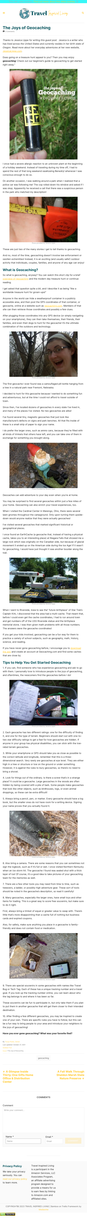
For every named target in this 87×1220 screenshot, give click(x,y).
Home (4, 1051)
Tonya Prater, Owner (12, 1042)
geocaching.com (53, 305)
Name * (10, 1136)
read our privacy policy (15, 1179)
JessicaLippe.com (12, 51)
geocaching (43, 1058)
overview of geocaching (15, 278)
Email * (49, 1137)
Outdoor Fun (7, 1048)
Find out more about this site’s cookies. (55, 1)
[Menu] (4, 13)
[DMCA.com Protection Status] (7, 1215)
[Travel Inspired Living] (43, 13)
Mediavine (43, 1209)
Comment (8, 1105)
